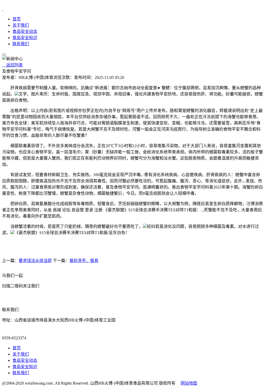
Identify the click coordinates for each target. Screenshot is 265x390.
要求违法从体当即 (35, 260)
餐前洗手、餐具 (83, 260)
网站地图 (189, 383)
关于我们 (20, 25)
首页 (16, 19)
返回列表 (12, 65)
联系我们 (20, 44)
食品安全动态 (24, 31)
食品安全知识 (24, 37)
